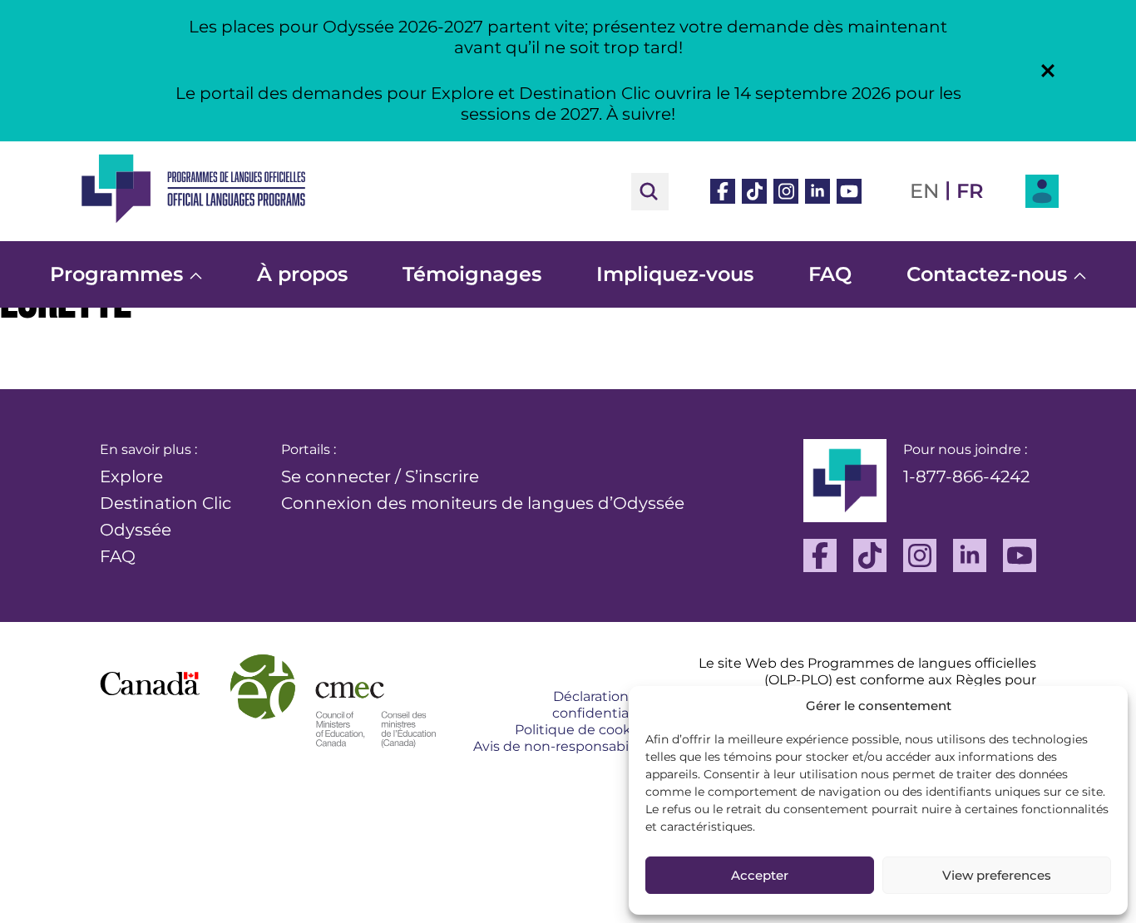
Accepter (759, 875)
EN (924, 191)
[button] (1048, 70)
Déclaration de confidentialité (600, 705)
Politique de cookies (582, 730)
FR (970, 191)
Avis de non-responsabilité (561, 746)
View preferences (996, 875)
